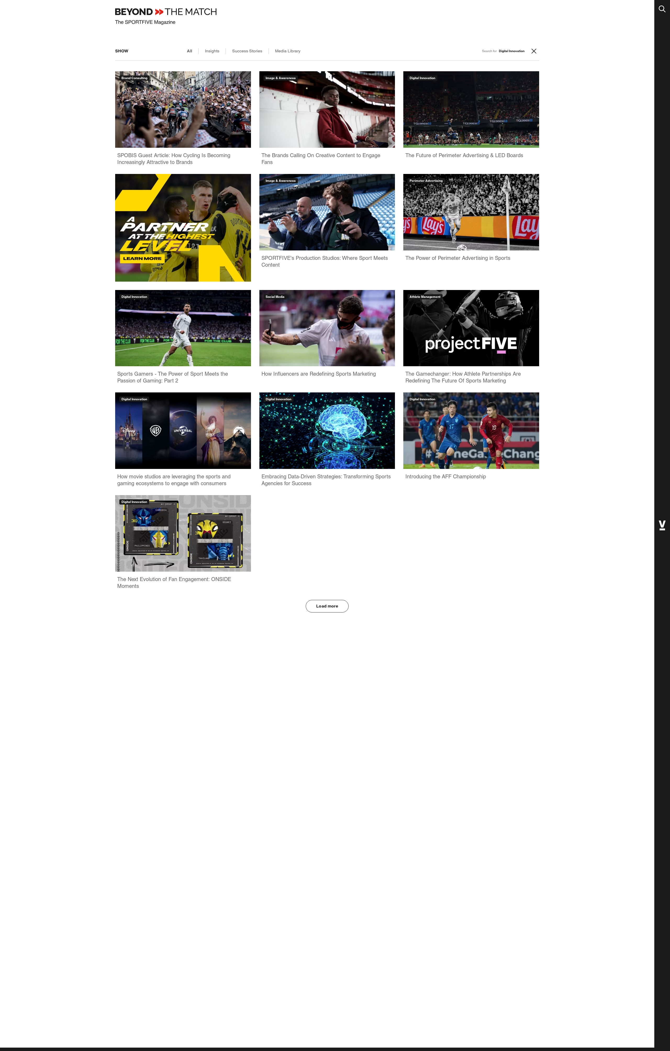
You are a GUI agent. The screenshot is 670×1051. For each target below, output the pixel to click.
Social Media (275, 297)
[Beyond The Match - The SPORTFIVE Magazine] (165, 16)
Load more (327, 606)
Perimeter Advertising (426, 181)
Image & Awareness (281, 78)
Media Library (287, 50)
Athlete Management (425, 297)
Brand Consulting (134, 78)
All (189, 50)
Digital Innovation (422, 78)
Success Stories (247, 50)
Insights (212, 50)
